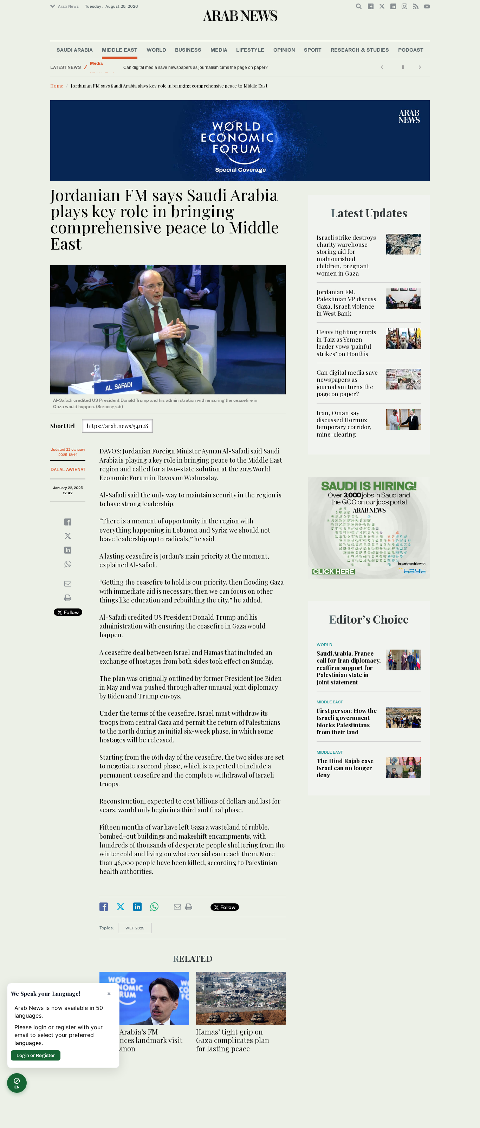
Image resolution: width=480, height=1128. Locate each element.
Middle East (119, 50)
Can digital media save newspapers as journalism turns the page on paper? (347, 383)
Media (218, 50)
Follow (70, 612)
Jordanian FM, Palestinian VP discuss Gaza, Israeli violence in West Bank (346, 302)
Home (56, 86)
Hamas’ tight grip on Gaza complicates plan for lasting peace (232, 1040)
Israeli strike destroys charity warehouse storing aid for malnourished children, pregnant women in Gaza (346, 255)
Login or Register (36, 1055)
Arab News (68, 6)
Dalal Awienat (68, 469)
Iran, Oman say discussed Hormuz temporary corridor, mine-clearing (188, 67)
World (156, 50)
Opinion (284, 50)
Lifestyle (250, 50)
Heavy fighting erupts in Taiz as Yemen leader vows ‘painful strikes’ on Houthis (346, 342)
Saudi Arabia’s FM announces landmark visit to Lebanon (140, 1040)
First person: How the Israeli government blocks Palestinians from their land (347, 721)
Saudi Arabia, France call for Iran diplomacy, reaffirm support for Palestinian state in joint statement (349, 667)
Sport (313, 50)
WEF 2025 (134, 928)
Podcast (410, 50)
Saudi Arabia (75, 50)
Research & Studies (360, 50)
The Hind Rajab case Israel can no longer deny (345, 768)
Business (188, 50)
